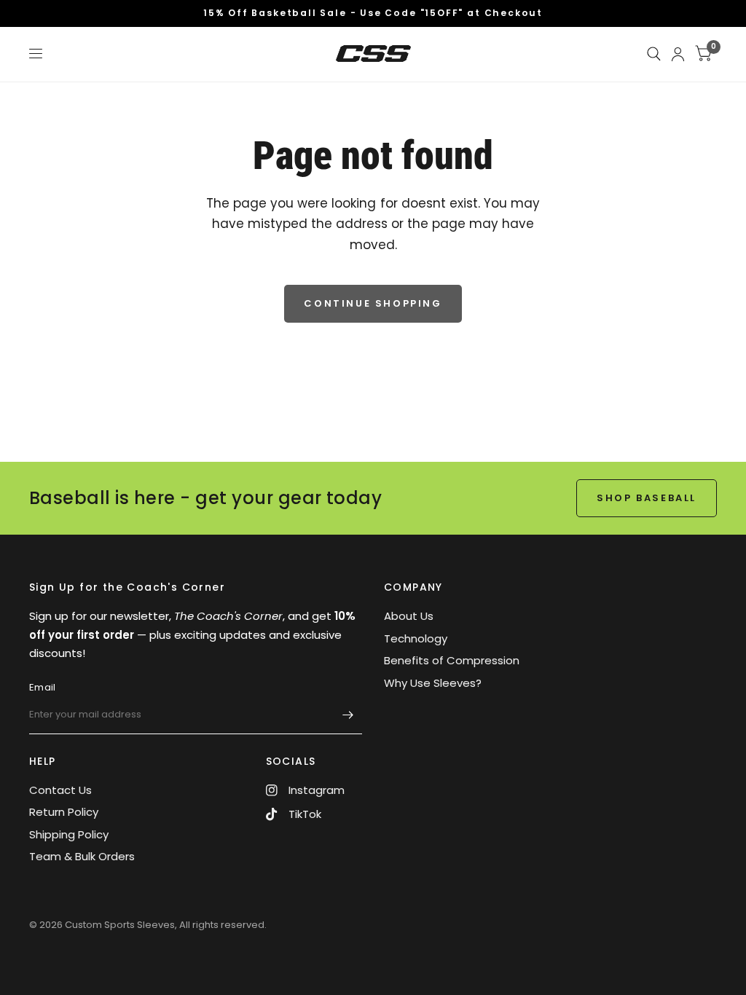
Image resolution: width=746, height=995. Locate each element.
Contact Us (60, 790)
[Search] (654, 54)
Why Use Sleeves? (433, 683)
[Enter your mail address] (347, 715)
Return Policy (63, 811)
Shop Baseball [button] (646, 498)
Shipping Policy (69, 834)
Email (42, 687)
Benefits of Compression (451, 660)
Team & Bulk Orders (82, 856)
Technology (415, 638)
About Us (408, 616)
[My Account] (678, 54)
